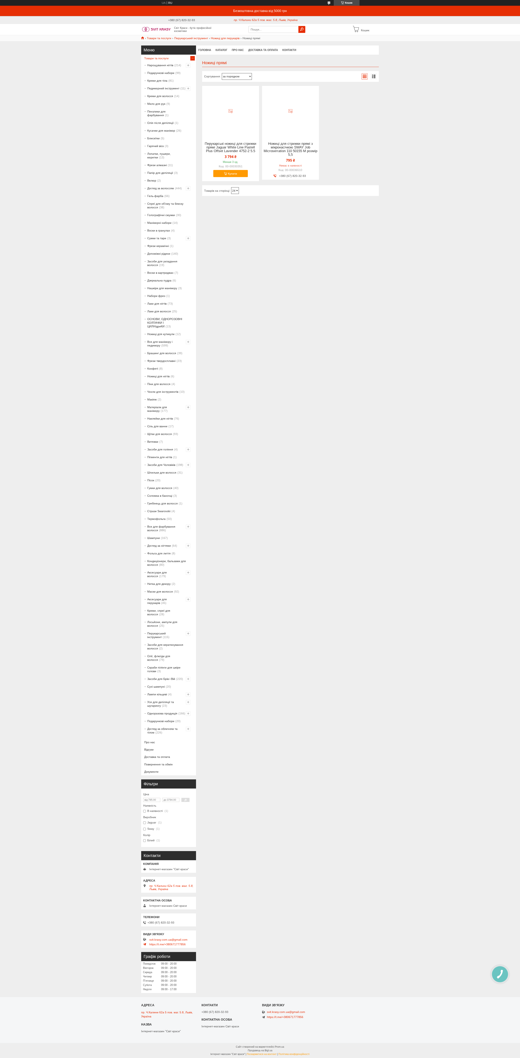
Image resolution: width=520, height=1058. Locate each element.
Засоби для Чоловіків (161, 464)
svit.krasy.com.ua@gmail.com (168, 939)
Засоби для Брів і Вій (161, 678)
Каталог (221, 50)
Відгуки (149, 749)
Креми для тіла (157, 80)
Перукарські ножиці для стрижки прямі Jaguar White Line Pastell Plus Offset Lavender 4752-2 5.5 (230, 147)
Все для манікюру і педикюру (159, 343)
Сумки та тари (156, 238)
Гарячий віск (155, 146)
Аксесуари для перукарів (157, 601)
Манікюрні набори (159, 222)
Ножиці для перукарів (225, 38)
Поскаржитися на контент (262, 1054)
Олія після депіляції (160, 122)
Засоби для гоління (160, 449)
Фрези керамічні (158, 246)
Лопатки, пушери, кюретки (159, 155)
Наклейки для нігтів (160, 418)
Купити (232, 173)
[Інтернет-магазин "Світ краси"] (156, 29)
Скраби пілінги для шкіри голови (163, 669)
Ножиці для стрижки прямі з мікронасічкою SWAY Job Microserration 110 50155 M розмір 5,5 (290, 149)
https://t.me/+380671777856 (167, 944)
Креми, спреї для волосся (158, 612)
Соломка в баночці (159, 495)
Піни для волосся (158, 384)
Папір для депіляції (160, 172)
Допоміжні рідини (158, 253)
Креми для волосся (160, 96)
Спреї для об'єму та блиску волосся (165, 205)
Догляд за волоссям (160, 188)
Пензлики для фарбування (156, 113)
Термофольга (156, 518)
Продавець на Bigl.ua (260, 1050)
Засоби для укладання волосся (162, 263)
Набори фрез (156, 295)
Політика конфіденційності (294, 1054)
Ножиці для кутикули (160, 334)
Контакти (289, 50)
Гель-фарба (155, 196)
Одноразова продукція (162, 713)
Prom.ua (279, 1046)
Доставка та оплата (263, 50)
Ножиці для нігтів (158, 376)
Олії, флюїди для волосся (158, 657)
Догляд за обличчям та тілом (162, 730)
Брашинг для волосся (161, 353)
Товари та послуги (159, 38)
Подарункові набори (160, 73)
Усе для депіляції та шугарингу (160, 703)
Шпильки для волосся (161, 472)
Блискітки (153, 138)
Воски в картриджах (160, 272)
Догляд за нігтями (159, 545)
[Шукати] (301, 29)
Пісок (150, 480)
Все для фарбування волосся (161, 528)
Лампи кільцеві (157, 694)
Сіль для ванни (157, 426)
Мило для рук (156, 103)
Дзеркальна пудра (159, 280)
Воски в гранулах (158, 230)
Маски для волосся (160, 591)
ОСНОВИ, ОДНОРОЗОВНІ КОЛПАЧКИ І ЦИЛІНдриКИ (164, 322)
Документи (151, 771)
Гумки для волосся (159, 488)
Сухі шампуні (156, 686)
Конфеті (152, 368)
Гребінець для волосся (162, 503)
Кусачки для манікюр (161, 130)
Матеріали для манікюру (157, 409)
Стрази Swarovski (158, 511)
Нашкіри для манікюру (162, 288)
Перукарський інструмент (191, 38)
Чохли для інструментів (162, 391)
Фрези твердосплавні (161, 360)
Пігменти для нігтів (159, 457)
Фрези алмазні (157, 165)
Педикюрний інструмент (163, 88)
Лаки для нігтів (157, 303)
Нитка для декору (159, 583)
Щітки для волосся (159, 434)
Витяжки (152, 441)
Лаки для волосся (159, 311)
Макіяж (152, 399)
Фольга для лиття (159, 553)
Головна (204, 50)
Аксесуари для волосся (157, 574)
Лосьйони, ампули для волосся (162, 623)
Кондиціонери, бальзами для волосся (166, 562)
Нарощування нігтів (160, 65)
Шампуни (153, 538)
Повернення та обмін (158, 764)
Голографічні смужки (161, 215)
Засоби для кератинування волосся (165, 646)
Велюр (151, 180)
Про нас (238, 50)
